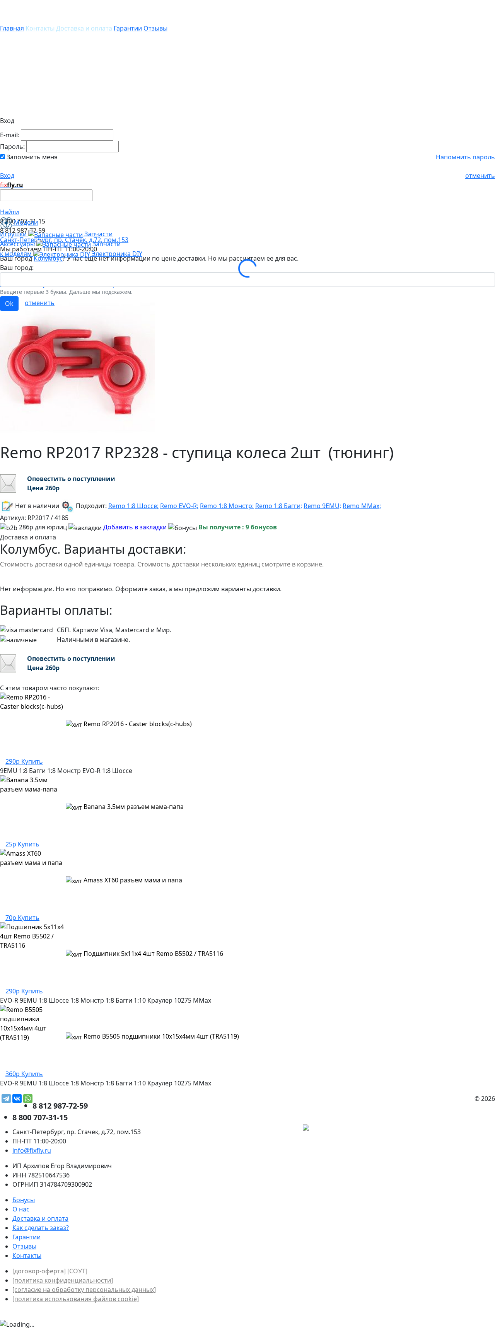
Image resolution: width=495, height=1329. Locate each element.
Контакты (40, 28)
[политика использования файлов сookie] (75, 1299)
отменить (480, 175)
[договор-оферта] (39, 1271)
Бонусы (23, 1200)
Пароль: (12, 146)
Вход (7, 175)
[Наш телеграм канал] (341, 1128)
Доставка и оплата (84, 28)
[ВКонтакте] (17, 1098)
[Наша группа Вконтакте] (437, 1128)
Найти (9, 212)
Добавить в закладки (135, 527)
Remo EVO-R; (179, 506)
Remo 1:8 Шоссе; (133, 506)
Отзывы (155, 28)
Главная (12, 28)
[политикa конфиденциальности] (62, 1280)
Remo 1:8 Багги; (278, 506)
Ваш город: (17, 267)
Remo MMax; (362, 506)
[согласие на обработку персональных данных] (84, 1289)
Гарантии (128, 28)
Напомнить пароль (465, 157)
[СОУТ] (77, 1271)
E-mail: (9, 135)
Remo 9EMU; (322, 506)
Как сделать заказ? (40, 1227)
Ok (9, 303)
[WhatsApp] (27, 1098)
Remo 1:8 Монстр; (227, 506)
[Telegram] (6, 1098)
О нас (20, 1209)
